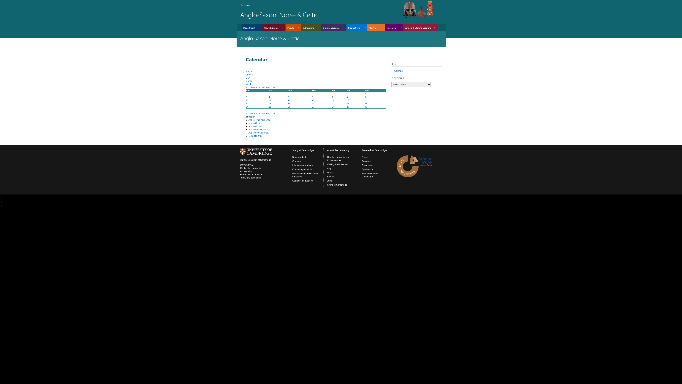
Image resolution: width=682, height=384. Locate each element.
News (330, 172)
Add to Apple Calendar (259, 129)
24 (247, 107)
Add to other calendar (258, 133)
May (268, 87)
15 (348, 100)
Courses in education (302, 181)
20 (313, 103)
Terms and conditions (250, 178)
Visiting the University (337, 164)
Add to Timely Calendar (259, 120)
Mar (253, 87)
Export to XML (255, 136)
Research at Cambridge (374, 150)
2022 (248, 87)
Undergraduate (299, 157)
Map (329, 168)
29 (348, 107)
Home (241, 5)
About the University (338, 150)
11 (270, 100)
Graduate (296, 161)
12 (289, 100)
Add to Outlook (255, 126)
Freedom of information (251, 174)
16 (366, 100)
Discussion (367, 165)
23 (366, 103)
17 (247, 103)
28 (333, 107)
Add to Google (255, 123)
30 (366, 107)
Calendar (398, 71)
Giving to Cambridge (337, 185)
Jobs (329, 181)
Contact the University (250, 168)
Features (366, 161)
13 (313, 100)
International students (302, 165)
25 (270, 107)
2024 (272, 87)
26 (289, 107)
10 (247, 100)
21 (333, 103)
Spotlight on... (368, 169)
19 (289, 103)
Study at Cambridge (303, 150)
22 (348, 103)
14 (333, 100)
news (247, 5)
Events (330, 176)
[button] (251, 117)
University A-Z (246, 165)
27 (313, 107)
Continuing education (302, 169)
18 (270, 103)
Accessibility (246, 171)
